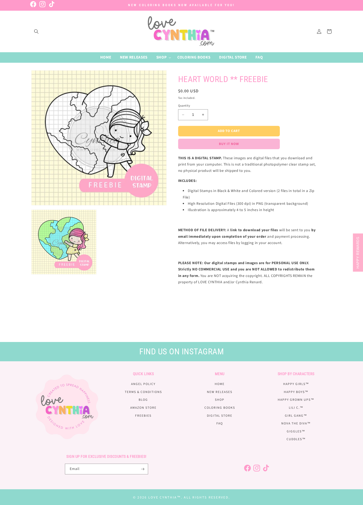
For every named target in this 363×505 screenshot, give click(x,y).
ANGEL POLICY (143, 384)
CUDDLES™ (296, 439)
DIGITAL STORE (219, 415)
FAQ (219, 423)
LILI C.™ (296, 407)
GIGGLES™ (296, 431)
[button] (36, 31)
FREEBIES (143, 415)
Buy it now (229, 143)
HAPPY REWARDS (358, 253)
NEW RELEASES (219, 392)
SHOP (219, 400)
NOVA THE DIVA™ (296, 423)
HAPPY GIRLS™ (296, 384)
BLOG (143, 400)
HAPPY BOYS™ (296, 392)
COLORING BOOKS (219, 407)
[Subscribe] (143, 469)
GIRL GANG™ (296, 415)
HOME (220, 384)
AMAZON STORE (143, 407)
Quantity (184, 106)
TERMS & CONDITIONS (143, 392)
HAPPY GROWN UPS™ (296, 400)
